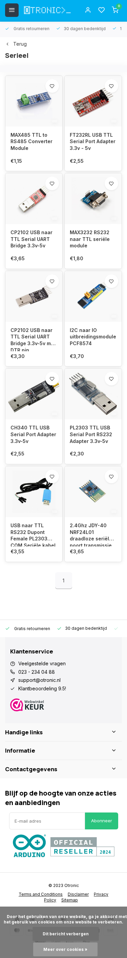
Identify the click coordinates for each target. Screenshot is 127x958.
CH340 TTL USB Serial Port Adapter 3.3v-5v (33, 434)
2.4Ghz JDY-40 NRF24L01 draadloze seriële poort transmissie (91, 534)
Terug (20, 44)
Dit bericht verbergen (66, 933)
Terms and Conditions (41, 894)
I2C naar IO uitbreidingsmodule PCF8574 (93, 336)
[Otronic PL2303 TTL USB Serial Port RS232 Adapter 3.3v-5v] (93, 394)
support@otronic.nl (39, 680)
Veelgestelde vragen (42, 663)
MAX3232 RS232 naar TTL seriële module (90, 238)
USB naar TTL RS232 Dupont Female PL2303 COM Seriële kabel (33, 534)
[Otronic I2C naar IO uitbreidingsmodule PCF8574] (93, 296)
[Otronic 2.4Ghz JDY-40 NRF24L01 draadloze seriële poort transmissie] (93, 491)
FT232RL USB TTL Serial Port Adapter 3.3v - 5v (92, 141)
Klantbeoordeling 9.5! (42, 688)
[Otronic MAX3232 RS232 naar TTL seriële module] (93, 198)
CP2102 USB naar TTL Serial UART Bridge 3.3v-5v (31, 238)
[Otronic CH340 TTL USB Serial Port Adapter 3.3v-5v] (33, 394)
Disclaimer (78, 894)
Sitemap (69, 900)
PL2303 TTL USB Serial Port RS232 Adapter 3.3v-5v (91, 434)
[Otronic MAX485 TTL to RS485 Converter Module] (33, 101)
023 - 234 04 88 (36, 672)
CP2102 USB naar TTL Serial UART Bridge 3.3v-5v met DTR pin (33, 339)
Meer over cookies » (65, 949)
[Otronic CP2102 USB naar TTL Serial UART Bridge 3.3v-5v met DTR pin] (33, 296)
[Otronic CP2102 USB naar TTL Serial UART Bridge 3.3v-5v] (33, 198)
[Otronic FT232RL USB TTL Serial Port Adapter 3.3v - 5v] (93, 101)
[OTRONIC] (47, 10)
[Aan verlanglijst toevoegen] (52, 86)
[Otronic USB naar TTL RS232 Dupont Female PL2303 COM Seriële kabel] (33, 491)
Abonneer (101, 820)
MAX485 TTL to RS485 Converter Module (31, 141)
